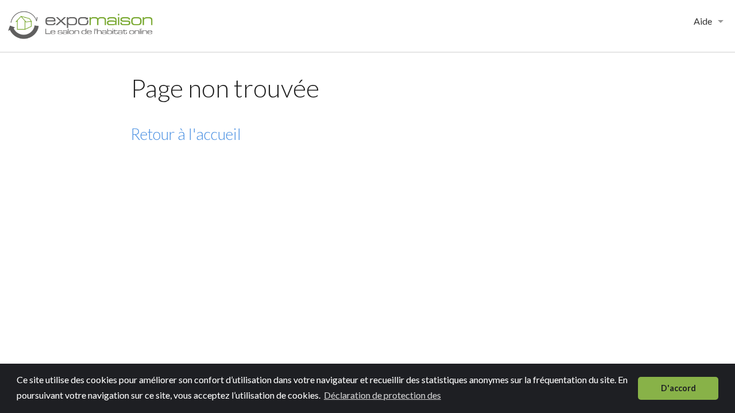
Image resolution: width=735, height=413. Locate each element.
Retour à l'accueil (186, 133)
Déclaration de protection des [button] (382, 394)
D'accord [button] (678, 388)
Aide (703, 20)
